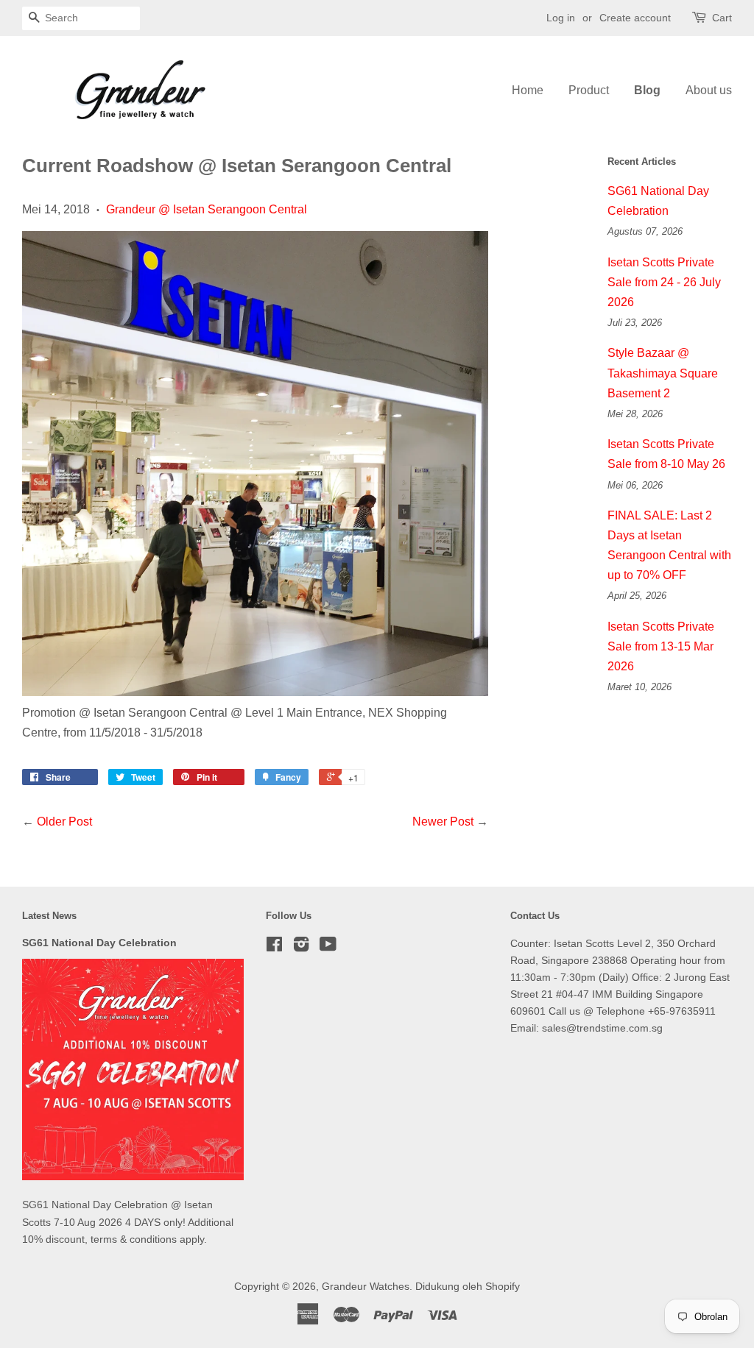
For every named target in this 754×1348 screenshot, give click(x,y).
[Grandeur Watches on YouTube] (328, 947)
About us (709, 90)
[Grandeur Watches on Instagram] (301, 947)
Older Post (64, 821)
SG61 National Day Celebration (99, 942)
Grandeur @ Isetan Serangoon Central (206, 209)
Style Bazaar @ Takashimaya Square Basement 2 (662, 373)
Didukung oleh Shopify (467, 1286)
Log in (560, 18)
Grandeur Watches (365, 1286)
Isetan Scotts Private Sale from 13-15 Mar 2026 (660, 646)
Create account (635, 18)
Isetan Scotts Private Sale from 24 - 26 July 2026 (664, 282)
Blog (647, 90)
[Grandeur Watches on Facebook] (274, 947)
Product (588, 90)
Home (527, 90)
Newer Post (442, 821)
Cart (722, 18)
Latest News (49, 915)
